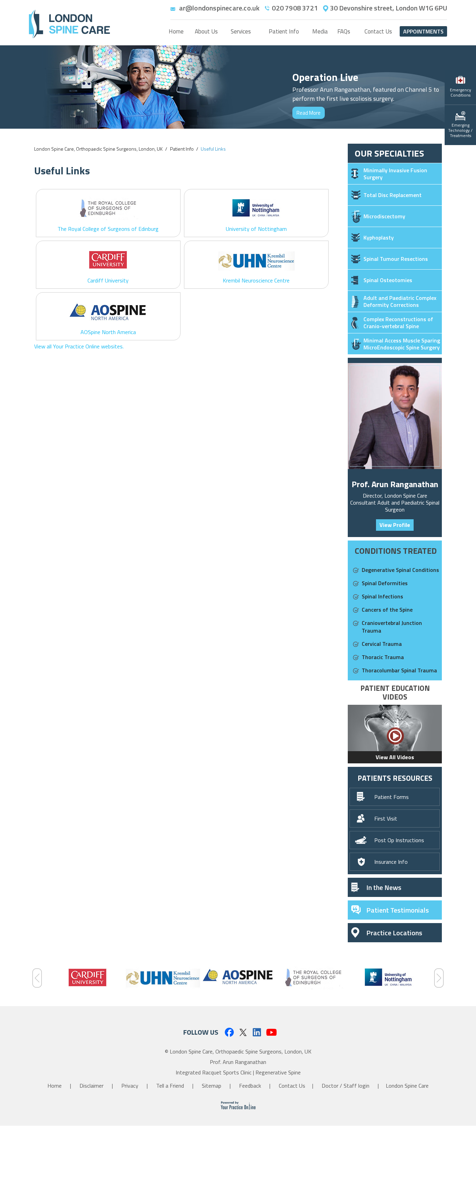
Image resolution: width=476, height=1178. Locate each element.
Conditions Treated (396, 550)
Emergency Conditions (460, 92)
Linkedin (257, 1032)
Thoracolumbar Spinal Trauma (399, 670)
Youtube (271, 1032)
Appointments (423, 31)
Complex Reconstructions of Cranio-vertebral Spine (398, 322)
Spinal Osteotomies (387, 280)
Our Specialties (389, 153)
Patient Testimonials (397, 910)
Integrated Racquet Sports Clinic (214, 1072)
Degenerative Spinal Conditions (400, 570)
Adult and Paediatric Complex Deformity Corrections (399, 301)
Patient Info (284, 31)
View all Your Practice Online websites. (79, 346)
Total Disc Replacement (392, 195)
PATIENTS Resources (395, 778)
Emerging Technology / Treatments (460, 130)
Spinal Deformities (385, 583)
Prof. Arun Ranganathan (395, 484)
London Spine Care (407, 1085)
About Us (206, 31)
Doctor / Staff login (345, 1085)
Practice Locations (394, 932)
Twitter (243, 1032)
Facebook (228, 1032)
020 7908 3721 (295, 8)
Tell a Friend (170, 1085)
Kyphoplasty (378, 237)
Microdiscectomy (384, 216)
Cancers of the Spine (387, 609)
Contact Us (378, 31)
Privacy (130, 1085)
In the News (383, 887)
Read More (309, 113)
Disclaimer (92, 1085)
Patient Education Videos (395, 692)
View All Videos (395, 757)
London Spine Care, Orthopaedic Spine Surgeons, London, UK (98, 148)
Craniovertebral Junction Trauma (392, 627)
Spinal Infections (382, 596)
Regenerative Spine (278, 1072)
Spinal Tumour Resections (395, 259)
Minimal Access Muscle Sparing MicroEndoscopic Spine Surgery (401, 344)
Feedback (250, 1085)
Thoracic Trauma (383, 657)
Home (176, 31)
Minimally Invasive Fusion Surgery (395, 173)
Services (241, 31)
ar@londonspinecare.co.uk (219, 8)
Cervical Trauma (382, 644)
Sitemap (212, 1085)
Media (320, 31)
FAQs (343, 31)
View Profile (394, 525)
